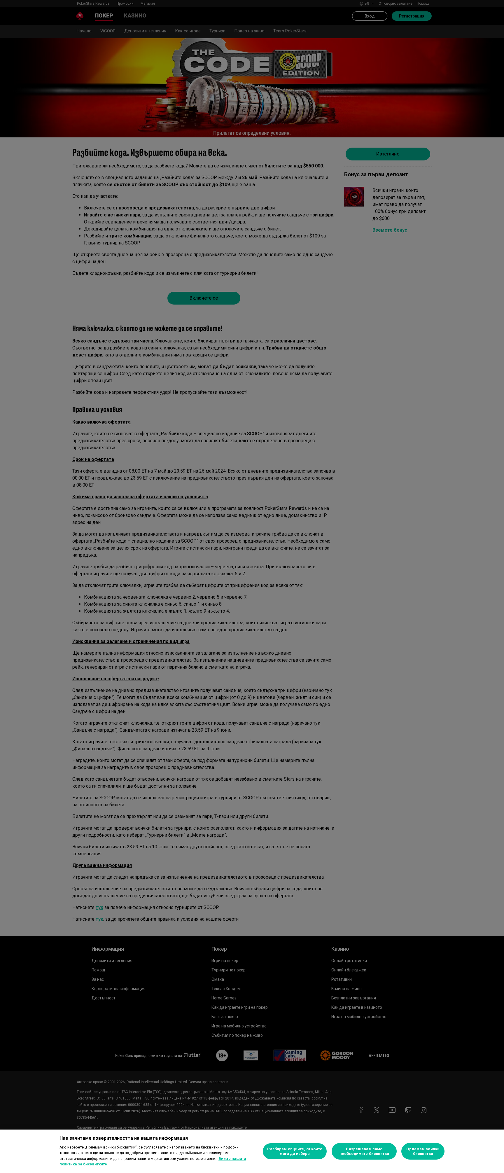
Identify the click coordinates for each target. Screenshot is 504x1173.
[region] (252, 1151)
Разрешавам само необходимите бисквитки (364, 1151)
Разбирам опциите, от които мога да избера (294, 1151)
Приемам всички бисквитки (423, 1151)
